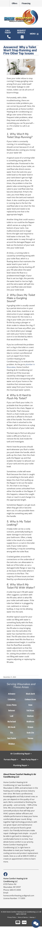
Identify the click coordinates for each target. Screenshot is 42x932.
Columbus (11, 699)
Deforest (11, 710)
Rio (11, 733)
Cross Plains (12, 705)
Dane (30, 705)
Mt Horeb (11, 727)
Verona (30, 738)
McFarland (12, 722)
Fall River (30, 710)
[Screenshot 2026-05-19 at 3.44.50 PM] (21, 10)
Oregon (30, 727)
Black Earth (30, 694)
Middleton (30, 722)
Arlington (11, 694)
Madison (30, 716)
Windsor (11, 744)
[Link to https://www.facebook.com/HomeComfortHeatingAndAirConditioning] (5, 874)
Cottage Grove (30, 699)
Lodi (11, 716)
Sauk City (30, 733)
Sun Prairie (11, 738)
